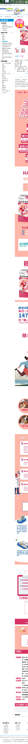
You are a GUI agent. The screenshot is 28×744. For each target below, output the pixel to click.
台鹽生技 (4, 85)
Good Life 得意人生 (6, 90)
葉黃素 (3, 38)
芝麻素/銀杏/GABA (6, 46)
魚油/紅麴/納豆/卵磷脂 (6, 45)
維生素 (3, 39)
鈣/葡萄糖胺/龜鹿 (5, 51)
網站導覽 (6, 732)
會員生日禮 (18, 726)
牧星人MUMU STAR (6, 73)
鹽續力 (3, 82)
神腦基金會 (6, 726)
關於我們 (6, 728)
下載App (2, 4)
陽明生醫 (4, 87)
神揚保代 (10, 4)
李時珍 (3, 75)
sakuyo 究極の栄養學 (6, 63)
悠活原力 (4, 66)
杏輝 (3, 64)
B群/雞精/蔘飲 (5, 41)
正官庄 (3, 68)
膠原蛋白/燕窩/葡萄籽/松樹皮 (7, 58)
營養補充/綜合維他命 (6, 48)
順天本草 (4, 77)
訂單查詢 (18, 728)
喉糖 (3, 34)
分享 (17, 56)
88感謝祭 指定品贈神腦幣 (7, 26)
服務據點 (6, 4)
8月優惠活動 (4, 25)
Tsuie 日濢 (4, 92)
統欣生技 (4, 89)
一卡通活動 (4, 30)
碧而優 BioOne (5, 80)
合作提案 (18, 729)
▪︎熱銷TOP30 (4, 28)
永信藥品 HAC (5, 78)
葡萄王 (3, 70)
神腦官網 (6, 725)
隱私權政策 (6, 731)
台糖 (3, 84)
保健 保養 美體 (8, 16)
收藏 (22, 56)
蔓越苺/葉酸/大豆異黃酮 (7, 43)
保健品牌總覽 (4, 61)
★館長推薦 (3, 23)
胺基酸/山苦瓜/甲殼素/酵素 (7, 54)
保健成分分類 (20, 16)
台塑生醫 (4, 71)
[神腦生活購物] (12, 10)
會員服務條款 (6, 729)
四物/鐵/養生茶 (5, 50)
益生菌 (3, 36)
